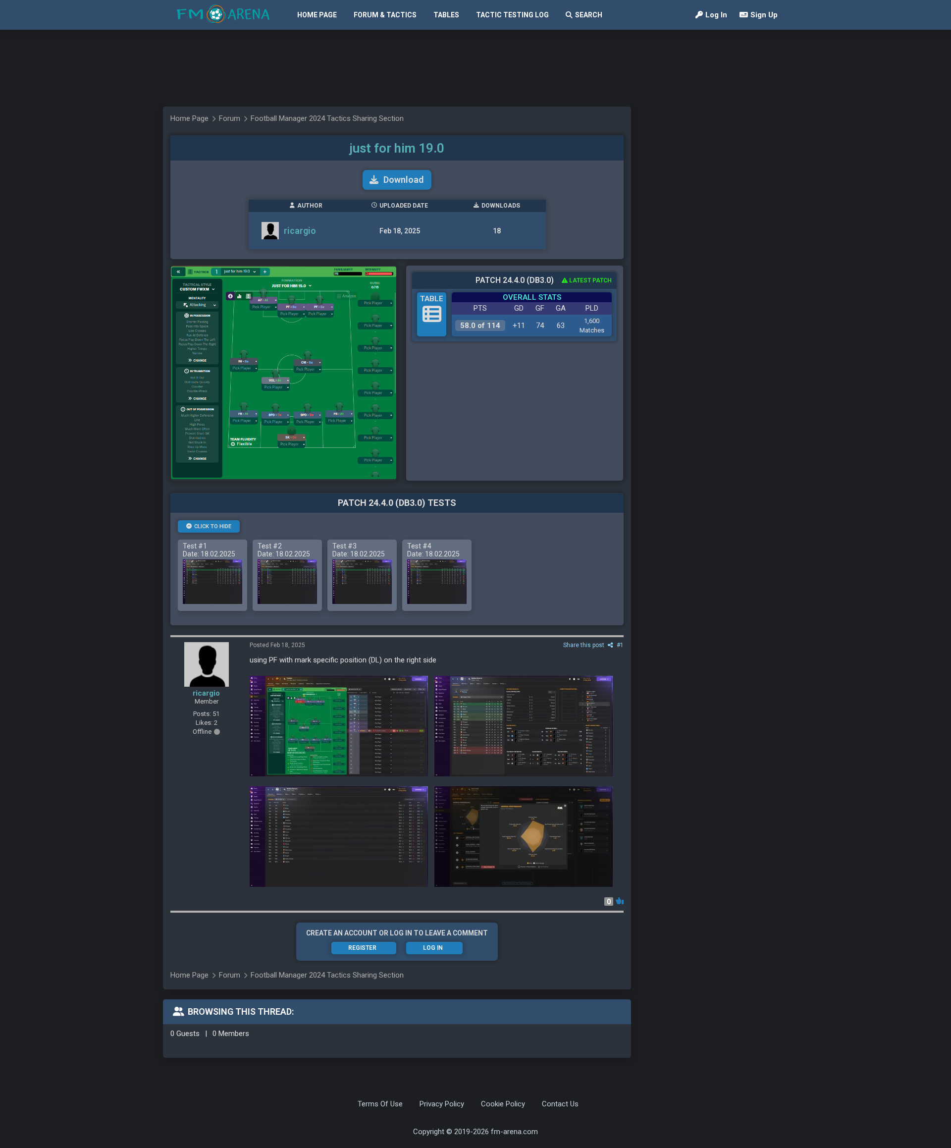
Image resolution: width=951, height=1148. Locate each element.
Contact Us (560, 1103)
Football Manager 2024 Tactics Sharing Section (327, 118)
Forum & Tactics (385, 15)
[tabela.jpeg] (523, 726)
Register (362, 947)
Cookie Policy (503, 1103)
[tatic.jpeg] (339, 726)
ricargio (300, 230)
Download (403, 179)
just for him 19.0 (397, 148)
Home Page (317, 15)
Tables (446, 15)
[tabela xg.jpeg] (339, 836)
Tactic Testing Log (512, 15)
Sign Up (764, 14)
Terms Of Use (380, 1103)
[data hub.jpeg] (523, 836)
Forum (229, 118)
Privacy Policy (442, 1103)
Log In (716, 14)
